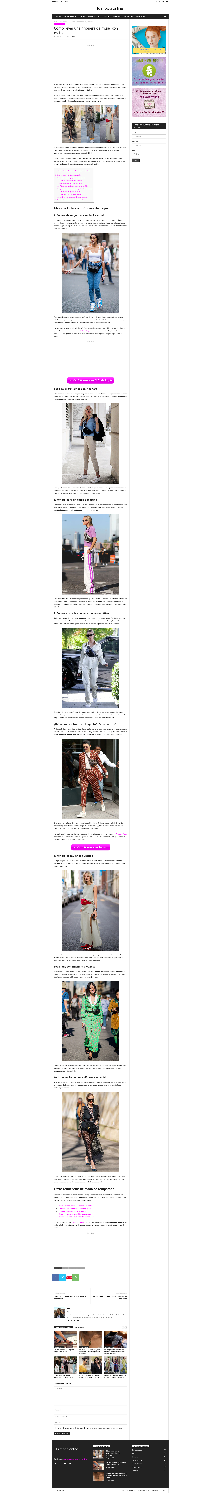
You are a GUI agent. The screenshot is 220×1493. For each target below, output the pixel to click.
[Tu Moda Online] (110, 8)
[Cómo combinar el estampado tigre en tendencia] (98, 1454)
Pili (57, 37)
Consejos (135, 1457)
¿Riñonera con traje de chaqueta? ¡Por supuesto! (74, 189)
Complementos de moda (77, 1268)
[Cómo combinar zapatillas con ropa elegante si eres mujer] (115, 1365)
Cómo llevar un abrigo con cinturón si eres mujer (70, 1297)
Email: (134, 150)
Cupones (117, 16)
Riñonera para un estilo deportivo (69, 183)
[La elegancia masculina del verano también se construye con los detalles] (115, 1339)
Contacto (140, 16)
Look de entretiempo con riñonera (69, 180)
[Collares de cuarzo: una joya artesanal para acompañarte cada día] (90, 1339)
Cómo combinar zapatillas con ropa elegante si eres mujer (115, 1376)
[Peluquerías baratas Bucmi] (149, 40)
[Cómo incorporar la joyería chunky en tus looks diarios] (90, 1365)
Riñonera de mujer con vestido (68, 191)
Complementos (63, 21)
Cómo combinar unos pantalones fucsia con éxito (110, 1297)
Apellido (135, 142)
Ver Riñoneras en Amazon (92, 847)
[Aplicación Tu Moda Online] (149, 71)
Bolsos (65, 1268)
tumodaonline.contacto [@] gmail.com (75, 1459)
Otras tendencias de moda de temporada (69, 200)
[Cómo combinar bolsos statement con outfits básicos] (65, 1365)
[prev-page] (123, 1327)
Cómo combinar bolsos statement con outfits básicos (64, 1376)
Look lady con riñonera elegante (69, 194)
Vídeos (107, 16)
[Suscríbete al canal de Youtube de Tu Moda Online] (149, 102)
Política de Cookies (143, 1490)
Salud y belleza (137, 1464)
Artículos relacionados (63, 1327)
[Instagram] (159, 1)
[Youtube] (166, 1)
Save (70, 1277)
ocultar (87, 171)
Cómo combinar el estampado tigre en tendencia (113, 1453)
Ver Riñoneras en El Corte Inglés (92, 380)
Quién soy (128, 16)
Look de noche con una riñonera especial (72, 197)
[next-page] (126, 1327)
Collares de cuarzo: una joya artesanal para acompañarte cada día (89, 1352)
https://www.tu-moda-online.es (75, 1312)
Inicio (58, 16)
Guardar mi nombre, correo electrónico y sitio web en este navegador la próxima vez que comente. (89, 1428)
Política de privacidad (128, 1490)
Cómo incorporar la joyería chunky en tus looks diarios (89, 1376)
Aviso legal (155, 1490)
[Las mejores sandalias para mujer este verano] (65, 1339)
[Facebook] (156, 1)
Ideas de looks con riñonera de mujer (68, 175)
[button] (165, 16)
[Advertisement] (90, 64)
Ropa (133, 1453)
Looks (82, 16)
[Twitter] (163, 1)
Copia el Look (94, 16)
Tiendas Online (137, 1467)
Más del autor (79, 1327)
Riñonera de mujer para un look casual (71, 178)
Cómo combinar (137, 1460)
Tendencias (135, 1471)
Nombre (135, 133)
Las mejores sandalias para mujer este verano (64, 1351)
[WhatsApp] (75, 1277)
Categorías (69, 16)
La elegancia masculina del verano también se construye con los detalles (114, 1352)
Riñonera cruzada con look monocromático (72, 186)
